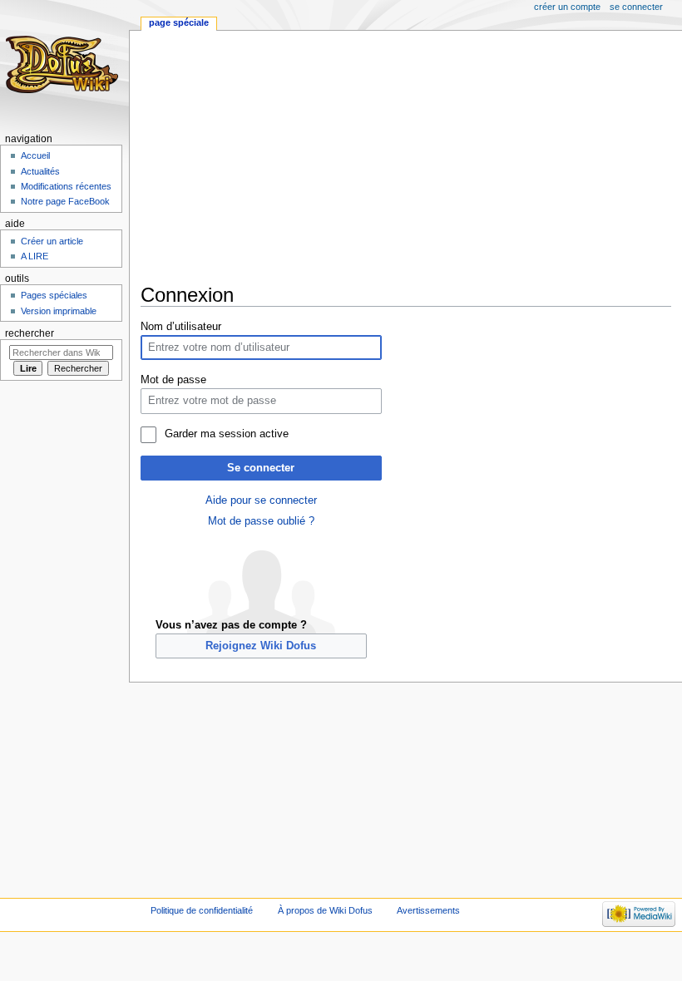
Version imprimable (58, 311)
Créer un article (52, 241)
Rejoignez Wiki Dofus (260, 646)
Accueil (35, 155)
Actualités (40, 171)
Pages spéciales (54, 295)
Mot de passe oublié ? (261, 521)
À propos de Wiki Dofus (325, 910)
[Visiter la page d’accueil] (64, 64)
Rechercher (29, 333)
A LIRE (34, 256)
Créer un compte (567, 7)
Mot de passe (173, 380)
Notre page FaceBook (65, 201)
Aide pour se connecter (261, 500)
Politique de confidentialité (202, 910)
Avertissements (428, 910)
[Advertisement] (411, 157)
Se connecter (260, 468)
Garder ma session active (226, 434)
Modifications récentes (66, 186)
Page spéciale (179, 22)
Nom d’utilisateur (181, 327)
